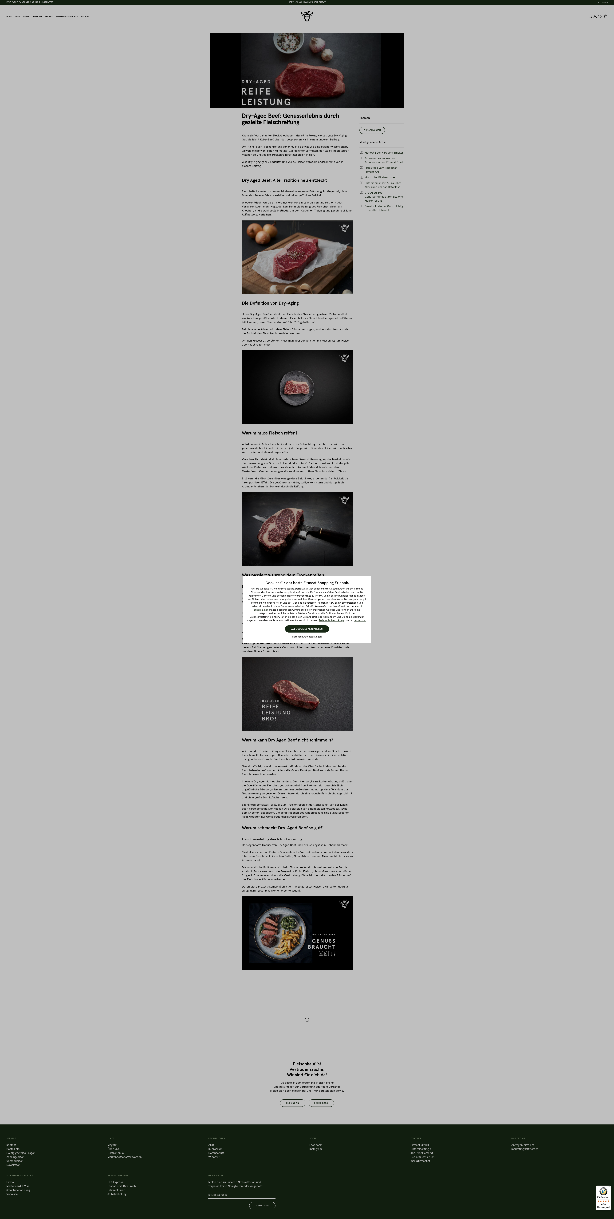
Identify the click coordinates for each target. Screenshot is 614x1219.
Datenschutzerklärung (331, 620)
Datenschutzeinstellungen (307, 636)
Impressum (360, 620)
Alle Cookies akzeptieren (307, 629)
